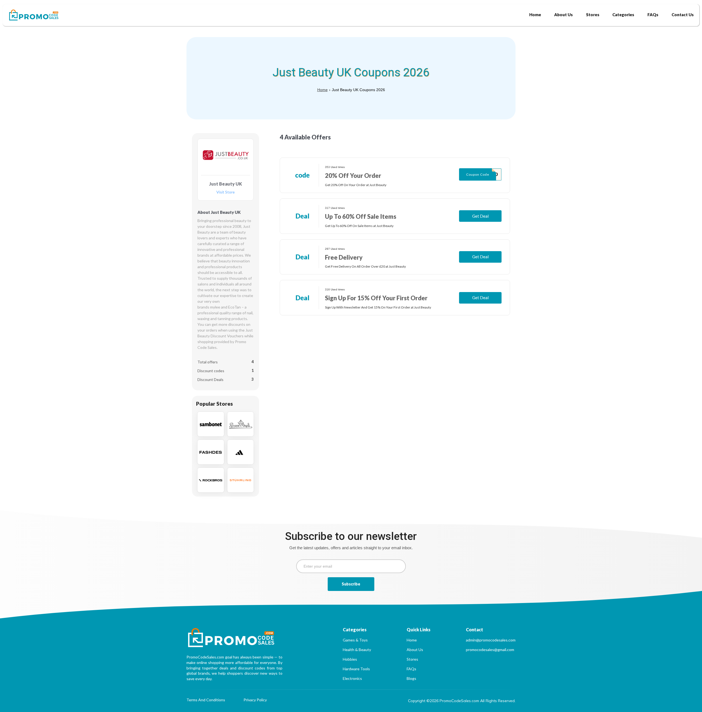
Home (322, 90)
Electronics (352, 678)
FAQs (411, 668)
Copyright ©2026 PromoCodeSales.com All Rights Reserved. (462, 700)
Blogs (411, 678)
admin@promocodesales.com (491, 640)
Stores (412, 659)
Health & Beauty (357, 649)
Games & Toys (355, 640)
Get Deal (480, 216)
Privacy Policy (255, 700)
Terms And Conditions (205, 700)
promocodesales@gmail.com (490, 649)
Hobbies (350, 659)
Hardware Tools (356, 668)
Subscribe (351, 584)
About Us (415, 649)
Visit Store (225, 192)
